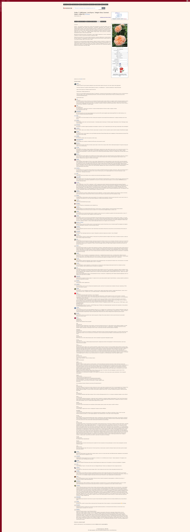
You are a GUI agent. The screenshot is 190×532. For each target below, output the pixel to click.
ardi (77, 99)
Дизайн (80, 4)
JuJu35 (77, 501)
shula (77, 173)
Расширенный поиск (102, 9)
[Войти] (187, 1)
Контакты (8, 0)
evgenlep (77, 284)
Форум (70, 4)
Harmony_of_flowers (79, 222)
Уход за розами (75, 4)
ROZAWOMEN (78, 111)
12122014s (78, 226)
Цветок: (120, 66)
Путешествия (85, 4)
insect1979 (78, 231)
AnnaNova (78, 203)
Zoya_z (77, 317)
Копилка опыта (91, 4)
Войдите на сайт (98, 524)
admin (78, 83)
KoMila (78, 460)
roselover (77, 128)
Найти (103, 8)
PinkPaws (78, 509)
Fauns (77, 476)
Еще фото (76, 21)
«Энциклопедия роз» (100, 528)
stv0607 (77, 307)
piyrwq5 (77, 313)
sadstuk (77, 451)
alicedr (77, 245)
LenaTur (77, 258)
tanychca (77, 206)
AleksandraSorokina (79, 139)
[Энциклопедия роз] (0, 6)
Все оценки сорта (93, 21)
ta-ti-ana (77, 182)
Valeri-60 (77, 280)
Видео (102, 4)
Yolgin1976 (78, 276)
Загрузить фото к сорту (82, 21)
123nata (77, 120)
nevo (77, 239)
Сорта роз (65, 4)
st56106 (77, 159)
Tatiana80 (78, 485)
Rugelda (77, 131)
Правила (106, 4)
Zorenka (77, 234)
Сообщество (97, 4)
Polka (77, 105)
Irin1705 (77, 147)
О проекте (3, 0)
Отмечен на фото (103, 21)
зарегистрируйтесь (105, 524)
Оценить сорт (88, 21)
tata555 (77, 211)
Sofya (77, 115)
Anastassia (78, 124)
